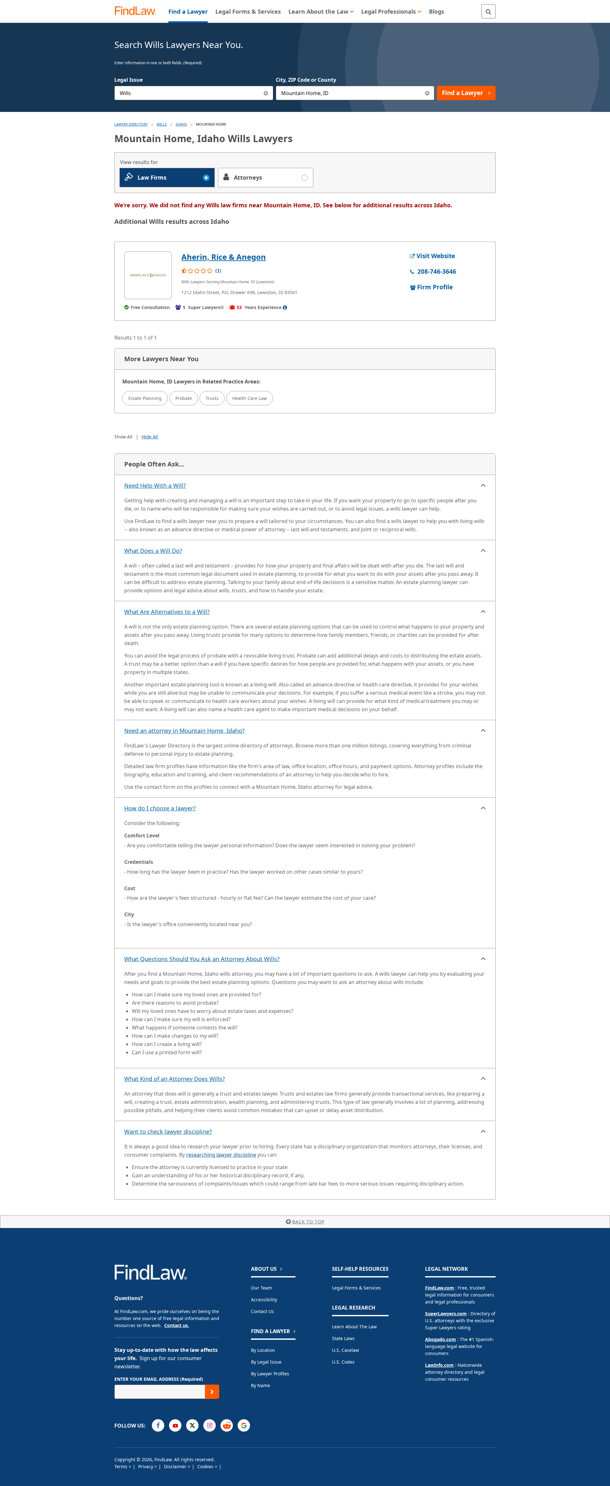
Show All (123, 437)
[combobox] (193, 93)
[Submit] (212, 1392)
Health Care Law (249, 398)
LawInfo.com (439, 1365)
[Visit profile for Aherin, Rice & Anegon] (148, 275)
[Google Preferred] (244, 1425)
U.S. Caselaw (345, 1350)
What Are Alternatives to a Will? (167, 612)
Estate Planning (145, 398)
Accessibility (264, 1300)
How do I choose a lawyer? (160, 808)
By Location (263, 1350)
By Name (260, 1385)
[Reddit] (226, 1425)
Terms (121, 1466)
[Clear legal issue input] (266, 93)
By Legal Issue (266, 1362)
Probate (183, 398)
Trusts (212, 398)
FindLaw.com (439, 1288)
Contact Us (262, 1311)
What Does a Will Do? (153, 550)
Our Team (261, 1288)
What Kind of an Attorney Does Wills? (174, 1079)
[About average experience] (285, 307)
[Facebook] (158, 1425)
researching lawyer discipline (221, 1154)
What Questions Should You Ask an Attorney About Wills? (202, 959)
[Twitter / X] (192, 1425)
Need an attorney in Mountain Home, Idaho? (184, 730)
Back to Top (308, 1222)
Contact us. (176, 1325)
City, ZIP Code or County (306, 79)
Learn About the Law (354, 1327)
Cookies (206, 1466)
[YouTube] (175, 1425)
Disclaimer (176, 1466)
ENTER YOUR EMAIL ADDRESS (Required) (158, 1379)
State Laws (343, 1338)
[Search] (488, 11)
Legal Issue (128, 79)
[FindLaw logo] (138, 11)
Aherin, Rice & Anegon (223, 256)
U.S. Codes (343, 1362)
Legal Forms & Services (356, 1288)
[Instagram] (209, 1425)
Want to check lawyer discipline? (168, 1131)
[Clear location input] (427, 93)
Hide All (150, 437)
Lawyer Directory (131, 124)
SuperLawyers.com (446, 1314)
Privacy (146, 1466)
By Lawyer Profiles (270, 1374)
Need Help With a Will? (155, 485)
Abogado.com (440, 1339)
